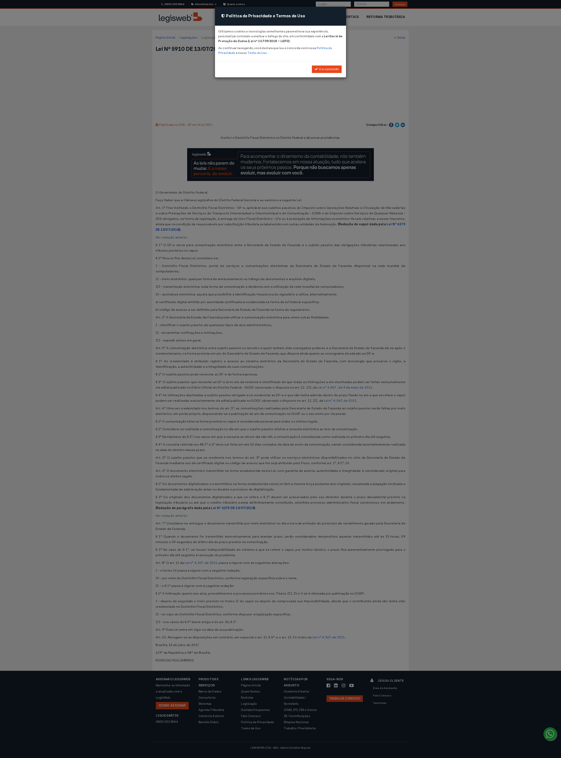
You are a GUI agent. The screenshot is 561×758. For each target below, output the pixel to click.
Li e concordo (328, 69)
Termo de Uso (257, 53)
